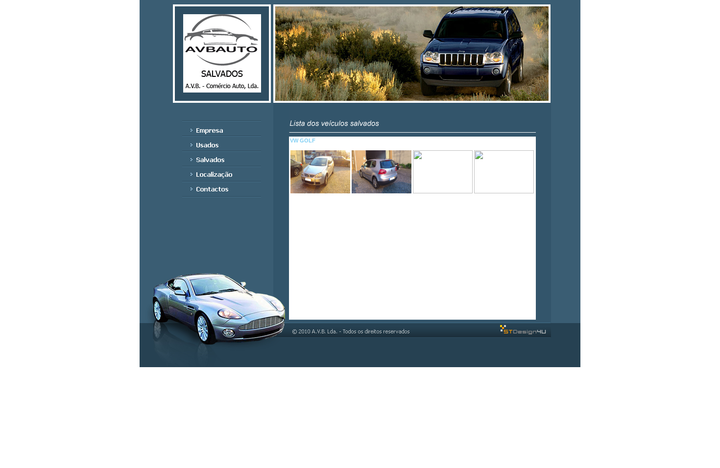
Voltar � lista (413, 298)
